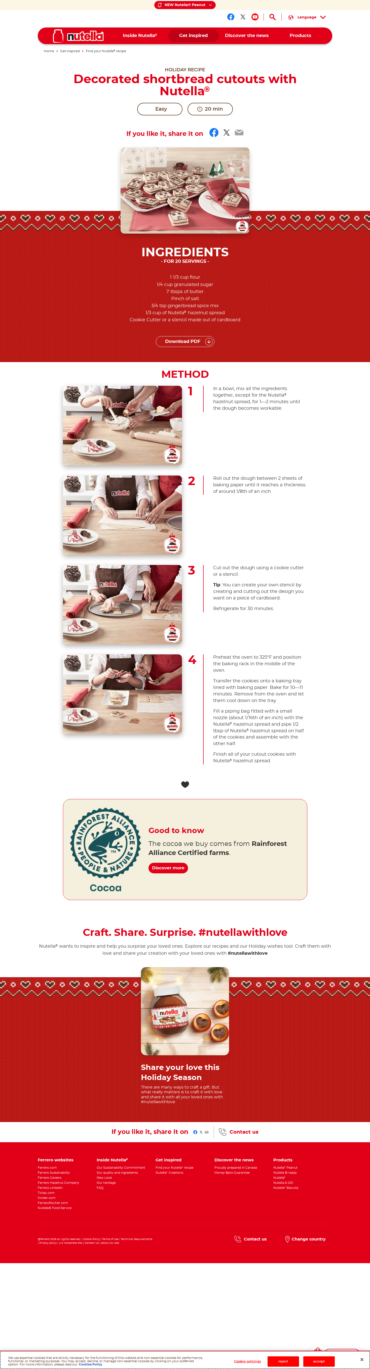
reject (283, 1361)
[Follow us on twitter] (242, 16)
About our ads (110, 1243)
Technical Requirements (136, 1239)
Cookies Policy (90, 1364)
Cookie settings (247, 1361)
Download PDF (183, 341)
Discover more (168, 868)
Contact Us (92, 1243)
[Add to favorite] (185, 784)
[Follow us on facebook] (230, 16)
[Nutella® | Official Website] (78, 36)
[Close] (361, 1359)
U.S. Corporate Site (70, 1243)
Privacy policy (48, 1243)
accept (319, 1361)
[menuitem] (140, 35)
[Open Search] (272, 17)
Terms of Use (110, 1239)
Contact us (244, 1132)
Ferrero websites (55, 1160)
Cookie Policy (91, 1239)
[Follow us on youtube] (254, 16)
